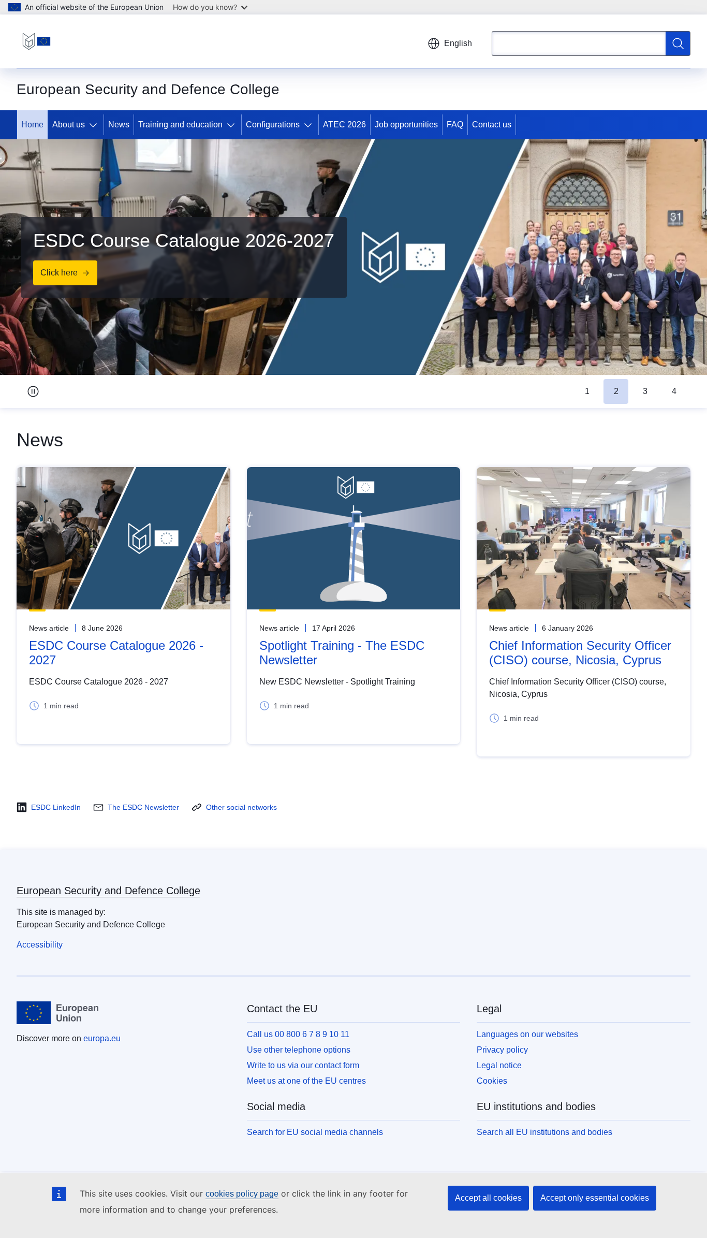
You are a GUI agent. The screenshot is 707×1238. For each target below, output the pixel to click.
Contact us (491, 124)
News (118, 124)
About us (68, 124)
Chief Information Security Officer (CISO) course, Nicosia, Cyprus (580, 652)
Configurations (273, 124)
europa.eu (102, 1038)
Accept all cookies (488, 1197)
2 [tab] (616, 391)
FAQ (455, 124)
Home (32, 124)
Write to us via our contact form (303, 1065)
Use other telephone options (298, 1049)
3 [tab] (645, 391)
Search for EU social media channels (315, 1132)
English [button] (458, 43)
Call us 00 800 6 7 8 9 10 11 (298, 1034)
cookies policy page (241, 1193)
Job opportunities (406, 124)
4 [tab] (674, 391)
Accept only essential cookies (594, 1197)
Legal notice (499, 1065)
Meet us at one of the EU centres (306, 1080)
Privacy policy (502, 1049)
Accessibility (40, 944)
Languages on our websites (527, 1034)
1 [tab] (587, 391)
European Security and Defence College (108, 890)
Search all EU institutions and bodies (544, 1132)
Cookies (492, 1080)
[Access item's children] (95, 124)
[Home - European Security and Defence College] (36, 41)
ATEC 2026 (344, 124)
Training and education (180, 124)
